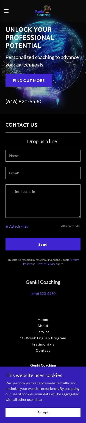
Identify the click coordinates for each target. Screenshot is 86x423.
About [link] (43, 325)
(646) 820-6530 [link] (23, 101)
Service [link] (42, 332)
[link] (43, 11)
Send (42, 244)
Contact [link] (43, 350)
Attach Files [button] (18, 226)
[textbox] (43, 156)
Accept (43, 412)
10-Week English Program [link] (43, 338)
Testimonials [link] (43, 344)
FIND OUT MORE (29, 80)
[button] (8, 11)
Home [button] (43, 319)
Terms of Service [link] (45, 264)
